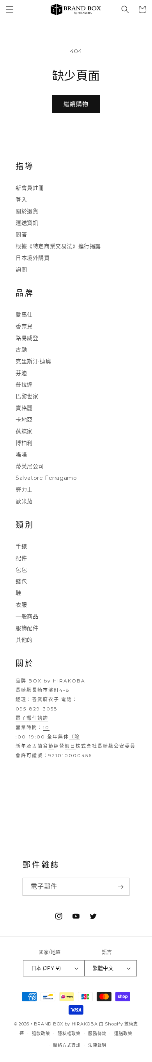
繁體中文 (103, 968)
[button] (9, 9)
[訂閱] (120, 887)
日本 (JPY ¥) (46, 968)
